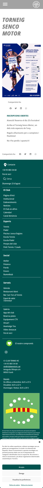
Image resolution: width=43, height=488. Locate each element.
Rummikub (8, 274)
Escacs (6, 271)
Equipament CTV (10, 319)
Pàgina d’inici (9, 195)
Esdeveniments (9, 202)
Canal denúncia (10, 215)
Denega (21, 473)
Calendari (7, 212)
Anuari (6, 322)
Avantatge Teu (9, 326)
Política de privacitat (27, 485)
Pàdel (5, 230)
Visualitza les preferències (21, 479)
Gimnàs (6, 288)
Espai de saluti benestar (9, 299)
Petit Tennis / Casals (12, 247)
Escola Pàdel (8, 240)
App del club (8, 312)
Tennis (6, 226)
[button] (39, 442)
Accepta (21, 467)
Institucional (8, 198)
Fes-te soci (7, 333)
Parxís (6, 267)
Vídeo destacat (9, 329)
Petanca (6, 264)
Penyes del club (10, 243)
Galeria (6, 309)
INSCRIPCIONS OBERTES (17, 115)
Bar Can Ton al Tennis (12, 295)
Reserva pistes (9, 316)
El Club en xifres (10, 209)
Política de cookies (14, 485)
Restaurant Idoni (10, 291)
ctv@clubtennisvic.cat (11, 366)
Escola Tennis (9, 237)
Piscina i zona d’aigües (12, 233)
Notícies (6, 205)
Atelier (6, 260)
